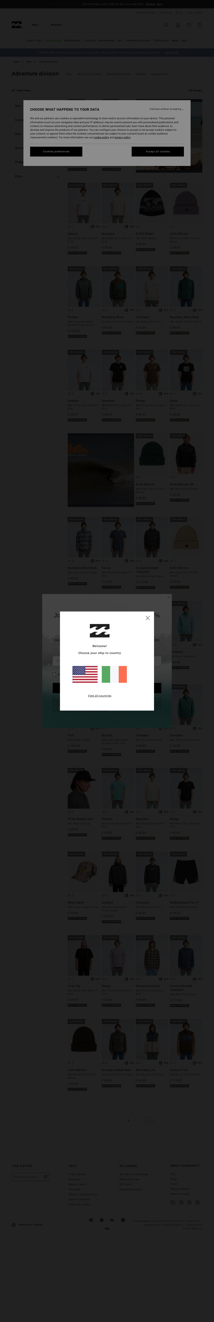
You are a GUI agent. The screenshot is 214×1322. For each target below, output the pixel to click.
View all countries (100, 696)
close (148, 618)
